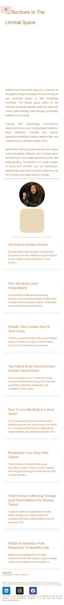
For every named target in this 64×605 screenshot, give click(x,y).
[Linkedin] (6, 590)
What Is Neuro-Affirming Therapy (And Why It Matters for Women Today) (32, 500)
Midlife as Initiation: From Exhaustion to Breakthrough (28, 545)
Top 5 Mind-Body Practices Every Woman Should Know (31, 368)
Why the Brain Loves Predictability (23, 285)
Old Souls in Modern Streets (28, 245)
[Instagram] (20, 590)
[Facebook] (33, 590)
